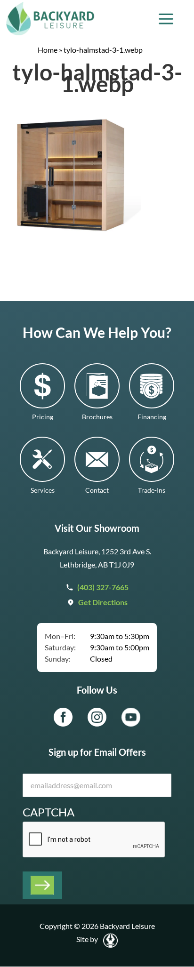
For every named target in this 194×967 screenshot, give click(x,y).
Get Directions (103, 602)
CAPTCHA (48, 812)
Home (47, 49)
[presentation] (94, 840)
